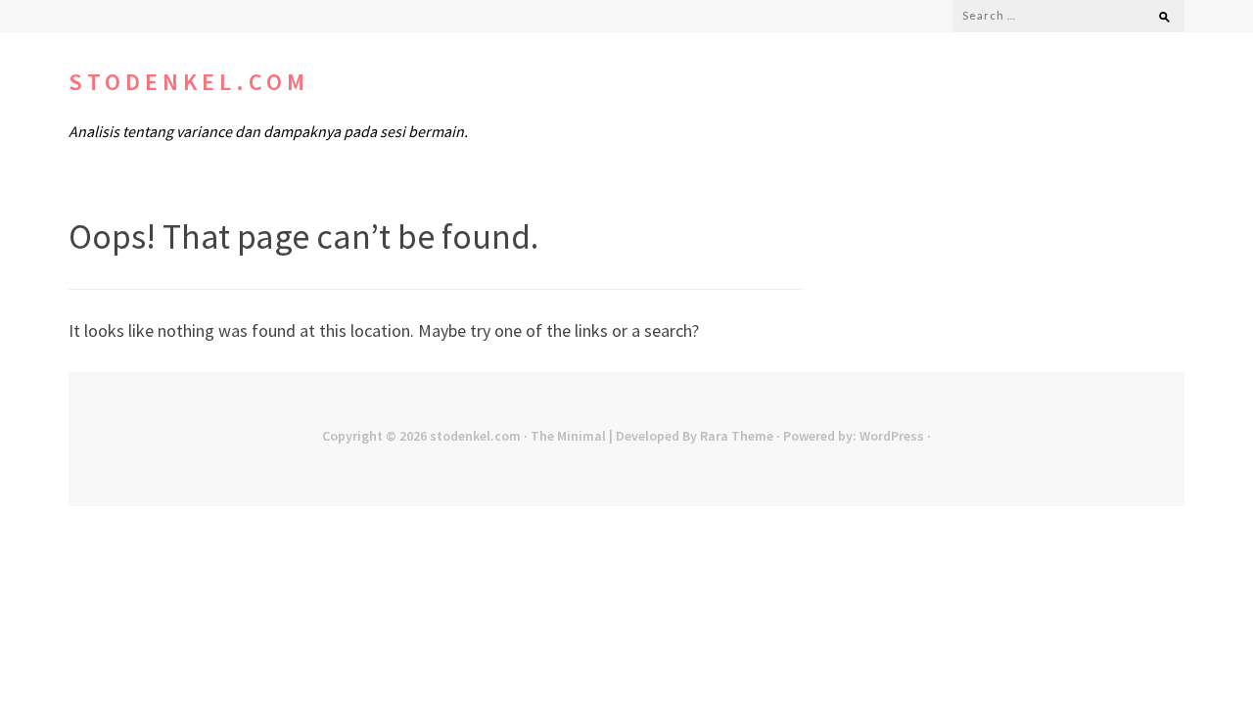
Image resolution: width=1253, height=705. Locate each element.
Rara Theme (736, 436)
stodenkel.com (189, 82)
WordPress (891, 436)
